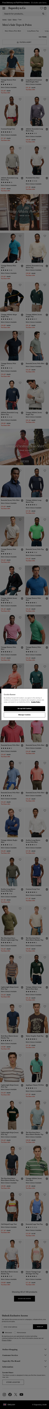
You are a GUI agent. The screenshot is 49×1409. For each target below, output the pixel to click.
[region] (24, 704)
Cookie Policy (35, 702)
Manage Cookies (24, 715)
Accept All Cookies (24, 708)
